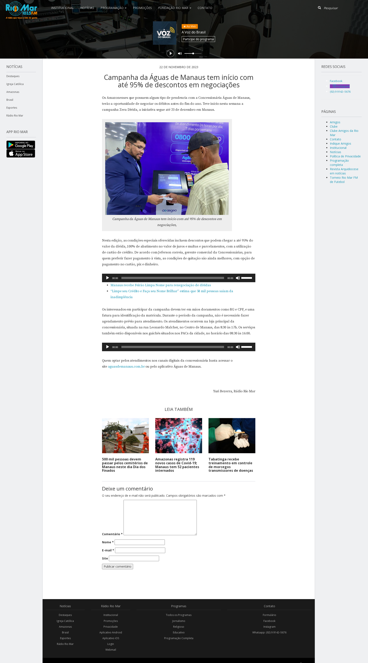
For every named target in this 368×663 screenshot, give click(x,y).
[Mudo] (238, 278)
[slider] (247, 277)
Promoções (142, 8)
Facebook (269, 621)
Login (110, 644)
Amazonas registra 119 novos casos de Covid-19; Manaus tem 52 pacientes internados (177, 465)
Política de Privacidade (345, 156)
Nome (108, 542)
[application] (178, 278)
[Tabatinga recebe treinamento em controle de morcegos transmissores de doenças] (231, 435)
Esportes (11, 107)
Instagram (269, 626)
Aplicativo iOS (110, 638)
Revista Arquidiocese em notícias (344, 171)
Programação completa (339, 162)
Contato (205, 8)
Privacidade (111, 626)
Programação (112, 8)
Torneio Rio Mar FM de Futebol (344, 179)
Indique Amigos (340, 143)
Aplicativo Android (110, 632)
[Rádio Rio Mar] (21, 5)
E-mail (108, 550)
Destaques (12, 76)
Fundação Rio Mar (173, 8)
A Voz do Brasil (194, 32)
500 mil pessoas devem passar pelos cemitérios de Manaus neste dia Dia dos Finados (125, 465)
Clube (334, 126)
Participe (198, 39)
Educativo (179, 632)
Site (105, 558)
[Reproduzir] (107, 278)
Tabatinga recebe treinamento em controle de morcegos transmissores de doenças (230, 465)
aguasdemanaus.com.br (126, 366)
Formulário (269, 615)
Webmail (110, 649)
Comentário (112, 534)
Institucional (62, 8)
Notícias (87, 8)
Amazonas (12, 92)
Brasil (9, 100)
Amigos (335, 122)
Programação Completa (178, 638)
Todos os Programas (178, 615)
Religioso (178, 626)
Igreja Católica (15, 84)
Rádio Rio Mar (14, 115)
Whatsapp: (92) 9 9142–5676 (269, 632)
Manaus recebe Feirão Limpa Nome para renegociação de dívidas (161, 285)
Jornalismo (178, 621)
